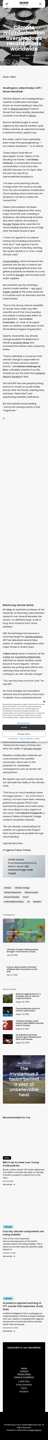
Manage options (24, 734)
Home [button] (24, 1368)
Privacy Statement (26, 738)
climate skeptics (34, 636)
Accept (24, 727)
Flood (25, 897)
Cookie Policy (13, 738)
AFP (27, 866)
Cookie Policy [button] (24, 1381)
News (18, 20)
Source (17, 55)
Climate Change (22, 888)
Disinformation (31, 892)
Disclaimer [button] (24, 1391)
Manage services (23, 723)
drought (19, 274)
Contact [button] (24, 1371)
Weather (37, 901)
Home (6, 76)
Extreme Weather (11, 897)
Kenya (32, 115)
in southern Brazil (19, 342)
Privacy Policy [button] (24, 1374)
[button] (44, 701)
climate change (32, 748)
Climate (28, 20)
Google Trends (11, 224)
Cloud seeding (11, 261)
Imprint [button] (24, 1388)
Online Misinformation (14, 901)
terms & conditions (35, 1360)
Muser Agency (35, 1430)
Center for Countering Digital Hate (21, 657)
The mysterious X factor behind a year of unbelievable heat (24, 1079)
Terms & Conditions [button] (24, 1377)
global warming (19, 108)
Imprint (37, 738)
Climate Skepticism (12, 892)
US (28, 901)
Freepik (12, 873)
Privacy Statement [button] (24, 1384)
